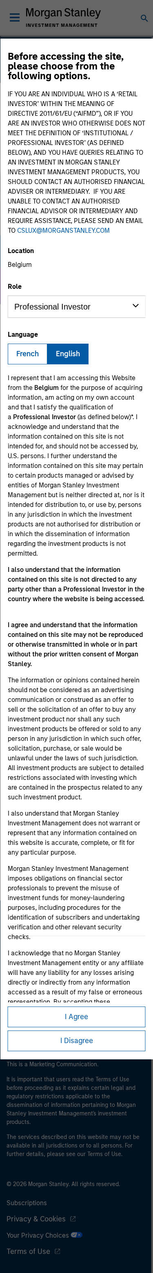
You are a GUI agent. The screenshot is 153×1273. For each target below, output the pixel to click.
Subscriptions (27, 1203)
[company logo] (63, 17)
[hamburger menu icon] (15, 17)
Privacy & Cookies (36, 1219)
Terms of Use (28, 1251)
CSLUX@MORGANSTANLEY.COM (63, 230)
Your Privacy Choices (39, 1235)
